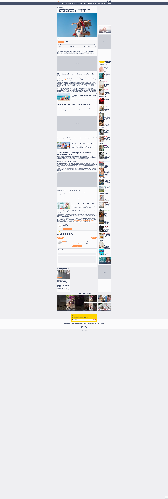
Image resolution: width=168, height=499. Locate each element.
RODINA (99, 3)
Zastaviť (60, 46)
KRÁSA (105, 66)
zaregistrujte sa (79, 243)
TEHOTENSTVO (64, 3)
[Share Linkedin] (70, 234)
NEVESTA (105, 81)
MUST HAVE (106, 89)
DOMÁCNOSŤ (90, 3)
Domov (58, 7)
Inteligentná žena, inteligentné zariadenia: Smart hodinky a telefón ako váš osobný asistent (107, 156)
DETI (105, 179)
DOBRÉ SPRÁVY (107, 161)
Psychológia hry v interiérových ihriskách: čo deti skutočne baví (107, 182)
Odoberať (94, 319)
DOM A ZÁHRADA (107, 186)
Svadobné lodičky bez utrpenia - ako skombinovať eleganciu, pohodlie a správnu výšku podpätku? (107, 85)
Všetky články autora (67, 228)
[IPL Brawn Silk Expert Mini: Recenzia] (104, 307)
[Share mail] (72, 234)
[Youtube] (109, 1)
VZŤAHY (105, 113)
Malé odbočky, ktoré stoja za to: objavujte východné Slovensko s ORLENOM (107, 165)
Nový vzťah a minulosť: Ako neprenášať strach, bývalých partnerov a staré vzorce (107, 117)
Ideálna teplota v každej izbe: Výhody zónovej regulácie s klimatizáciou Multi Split (107, 221)
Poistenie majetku (75, 110)
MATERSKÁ (73, 3)
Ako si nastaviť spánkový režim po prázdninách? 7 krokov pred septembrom (107, 124)
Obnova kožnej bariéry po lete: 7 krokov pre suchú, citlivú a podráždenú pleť (107, 76)
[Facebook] (107, 1)
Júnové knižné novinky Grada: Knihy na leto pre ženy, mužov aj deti (107, 253)
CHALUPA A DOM (107, 210)
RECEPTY (85, 3)
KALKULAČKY (103, 3)
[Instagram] (110, 1)
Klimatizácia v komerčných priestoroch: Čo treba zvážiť (107, 205)
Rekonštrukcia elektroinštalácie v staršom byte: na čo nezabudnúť (107, 199)
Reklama (75, 323)
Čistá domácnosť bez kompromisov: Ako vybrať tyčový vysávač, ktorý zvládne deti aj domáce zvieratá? (107, 246)
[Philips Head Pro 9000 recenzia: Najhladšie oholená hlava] (104, 298)
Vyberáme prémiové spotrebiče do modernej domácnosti (106, 229)
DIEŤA (77, 3)
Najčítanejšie (102, 61)
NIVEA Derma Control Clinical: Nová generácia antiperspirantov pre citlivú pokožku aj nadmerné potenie (107, 173)
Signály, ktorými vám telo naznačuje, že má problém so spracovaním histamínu (107, 108)
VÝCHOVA (94, 3)
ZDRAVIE (81, 3)
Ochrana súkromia (92, 323)
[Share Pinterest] (67, 234)
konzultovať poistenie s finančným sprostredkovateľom (83, 220)
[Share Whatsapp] (63, 234)
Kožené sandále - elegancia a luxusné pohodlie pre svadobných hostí (107, 92)
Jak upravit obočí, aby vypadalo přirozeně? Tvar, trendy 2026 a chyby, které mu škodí (107, 139)
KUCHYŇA (106, 226)
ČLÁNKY (105, 145)
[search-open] (110, 3)
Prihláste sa (64, 241)
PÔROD (69, 3)
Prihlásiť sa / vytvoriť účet (77, 246)
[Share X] (65, 234)
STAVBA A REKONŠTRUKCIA (107, 195)
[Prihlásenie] (109, 3)
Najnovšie (107, 61)
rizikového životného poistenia (68, 79)
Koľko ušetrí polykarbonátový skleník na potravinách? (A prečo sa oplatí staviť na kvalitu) (107, 189)
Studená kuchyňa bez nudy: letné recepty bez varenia (107, 236)
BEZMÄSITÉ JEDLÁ (107, 233)
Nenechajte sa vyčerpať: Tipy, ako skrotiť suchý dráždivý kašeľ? (107, 147)
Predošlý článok (60, 237)
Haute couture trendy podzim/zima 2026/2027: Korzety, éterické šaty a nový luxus (107, 132)
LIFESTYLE (106, 168)
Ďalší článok (94, 237)
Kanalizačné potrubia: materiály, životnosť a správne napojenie (106, 214)
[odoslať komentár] (94, 261)
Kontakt (70, 323)
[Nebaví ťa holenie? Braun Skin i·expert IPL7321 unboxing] (90, 307)
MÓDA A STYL (106, 129)
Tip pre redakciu (100, 323)
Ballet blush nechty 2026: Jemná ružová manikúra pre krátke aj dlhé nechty (106, 69)
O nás (66, 323)
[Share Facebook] (61, 234)
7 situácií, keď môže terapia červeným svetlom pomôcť (107, 100)
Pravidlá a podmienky (83, 323)
